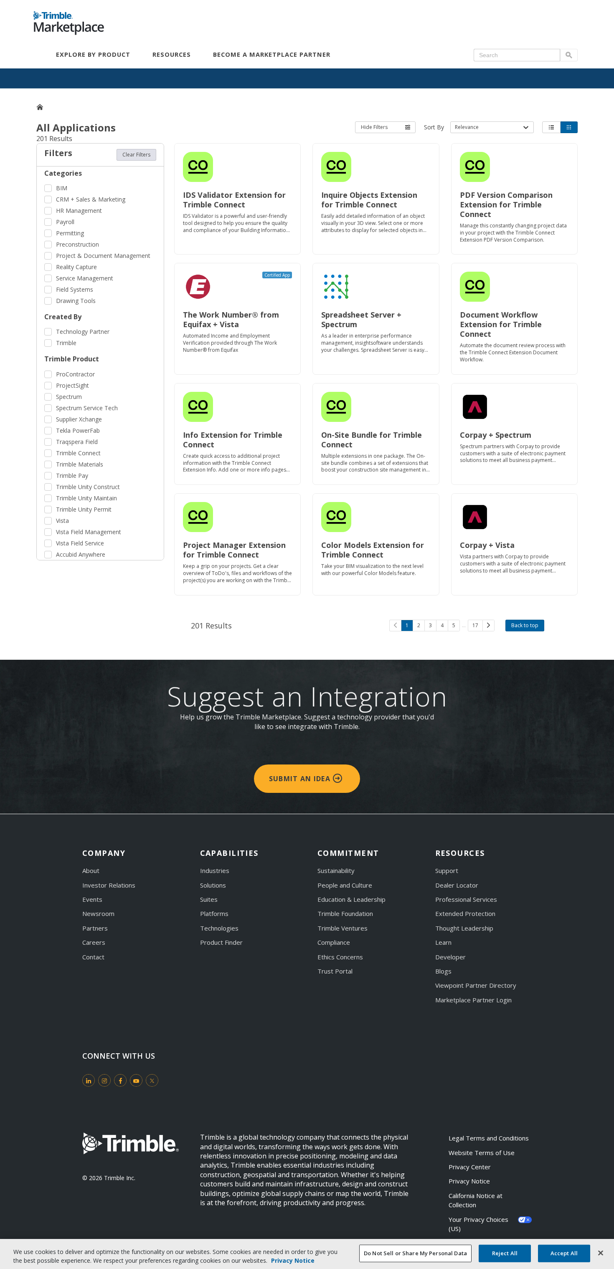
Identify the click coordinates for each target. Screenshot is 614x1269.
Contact (93, 957)
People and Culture (344, 885)
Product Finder (221, 942)
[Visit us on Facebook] (120, 1080)
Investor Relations (108, 885)
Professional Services (466, 899)
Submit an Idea (300, 778)
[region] (307, 1254)
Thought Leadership (464, 928)
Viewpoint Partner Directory (475, 985)
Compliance (333, 942)
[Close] (600, 1253)
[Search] (569, 55)
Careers (93, 942)
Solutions (213, 885)
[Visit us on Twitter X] (152, 1080)
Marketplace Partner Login (473, 1000)
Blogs (443, 971)
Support (446, 870)
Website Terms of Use (482, 1152)
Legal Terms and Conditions (489, 1138)
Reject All (505, 1253)
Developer (450, 957)
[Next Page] (488, 625)
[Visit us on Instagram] (104, 1080)
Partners (95, 928)
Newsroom (98, 913)
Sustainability (336, 870)
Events (92, 899)
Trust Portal (335, 971)
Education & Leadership (351, 899)
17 (475, 625)
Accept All (564, 1253)
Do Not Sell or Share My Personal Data (415, 1253)
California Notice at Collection (476, 1200)
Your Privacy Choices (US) (479, 1224)
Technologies (219, 928)
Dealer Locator (456, 885)
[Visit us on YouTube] (136, 1080)
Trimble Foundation (345, 913)
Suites (209, 899)
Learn (443, 942)
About (90, 870)
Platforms (214, 913)
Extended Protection (465, 913)
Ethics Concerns (340, 957)
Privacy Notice (469, 1181)
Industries (214, 870)
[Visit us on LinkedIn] (88, 1080)
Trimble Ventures (342, 928)
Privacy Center (470, 1167)
